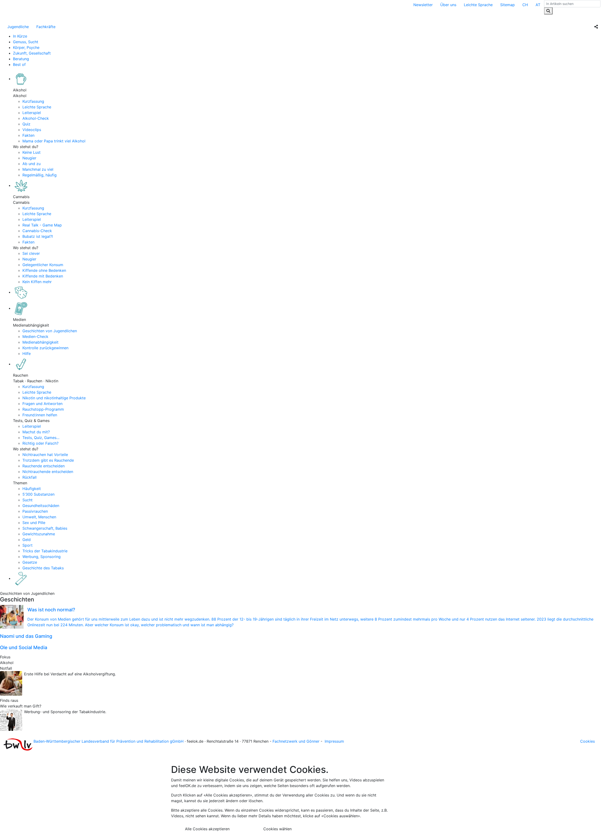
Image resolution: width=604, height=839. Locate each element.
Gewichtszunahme (38, 534)
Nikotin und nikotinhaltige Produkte (54, 398)
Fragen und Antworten (42, 403)
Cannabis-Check (37, 230)
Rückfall (29, 477)
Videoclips (31, 129)
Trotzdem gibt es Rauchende (48, 460)
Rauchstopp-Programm (43, 409)
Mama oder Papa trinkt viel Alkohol (53, 141)
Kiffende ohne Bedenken (44, 270)
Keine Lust (31, 152)
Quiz (26, 124)
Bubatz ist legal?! (37, 236)
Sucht (27, 500)
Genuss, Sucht (25, 41)
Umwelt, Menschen (39, 517)
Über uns (448, 4)
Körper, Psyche (26, 47)
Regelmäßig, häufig (39, 175)
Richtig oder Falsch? (40, 443)
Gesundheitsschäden (40, 505)
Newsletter (423, 4)
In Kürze (20, 36)
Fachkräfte (45, 26)
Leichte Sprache (478, 4)
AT (538, 4)
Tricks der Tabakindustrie (44, 551)
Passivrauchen (35, 511)
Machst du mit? (36, 432)
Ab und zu (31, 163)
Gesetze (29, 562)
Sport (27, 545)
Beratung (21, 58)
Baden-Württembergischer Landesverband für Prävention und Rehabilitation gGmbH (109, 741)
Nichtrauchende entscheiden (47, 471)
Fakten (28, 135)
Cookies (587, 741)
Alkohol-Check (35, 118)
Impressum (334, 741)
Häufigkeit (31, 488)
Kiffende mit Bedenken (42, 276)
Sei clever (31, 253)
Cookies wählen (277, 828)
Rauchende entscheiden (43, 466)
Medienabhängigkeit (40, 342)
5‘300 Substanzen (38, 494)
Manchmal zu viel (37, 169)
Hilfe (26, 353)
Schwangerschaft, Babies (44, 528)
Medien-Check (35, 336)
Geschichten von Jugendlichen (49, 330)
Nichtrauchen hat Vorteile (45, 454)
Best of (19, 64)
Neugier (29, 158)
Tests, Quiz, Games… (40, 437)
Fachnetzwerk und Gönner (296, 741)
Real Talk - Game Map (42, 225)
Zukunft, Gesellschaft (32, 53)
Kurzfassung (33, 101)
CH (525, 4)
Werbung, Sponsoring (41, 556)
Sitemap (507, 4)
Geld (26, 539)
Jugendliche (18, 26)
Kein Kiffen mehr (37, 281)
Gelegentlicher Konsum (42, 264)
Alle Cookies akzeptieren (207, 828)
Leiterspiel (31, 112)
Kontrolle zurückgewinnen (45, 347)
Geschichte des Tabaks (43, 568)
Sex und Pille (33, 522)
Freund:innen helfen (39, 415)
